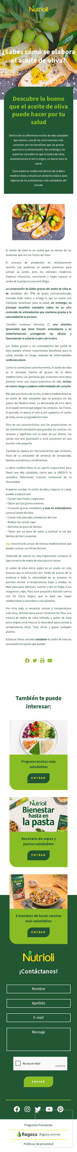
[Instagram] (27, 1109)
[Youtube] (49, 1109)
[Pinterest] (60, 1109)
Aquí (8, 544)
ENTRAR (38, 778)
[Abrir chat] (54, 1129)
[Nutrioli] (39, 7)
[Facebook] (17, 1109)
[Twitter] (38, 1109)
